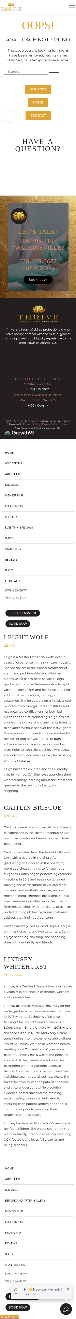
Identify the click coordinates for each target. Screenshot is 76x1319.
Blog (9, 570)
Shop (9, 538)
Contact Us (15, 1264)
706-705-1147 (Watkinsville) (38, 244)
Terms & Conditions (54, 424)
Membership (14, 495)
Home (9, 452)
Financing (13, 549)
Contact (12, 581)
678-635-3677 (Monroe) (38, 265)
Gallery (11, 517)
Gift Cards (14, 506)
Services (12, 485)
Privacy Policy (31, 424)
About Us (12, 474)
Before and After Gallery (25, 1200)
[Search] (54, 72)
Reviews (11, 559)
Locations (13, 463)
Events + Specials (19, 527)
